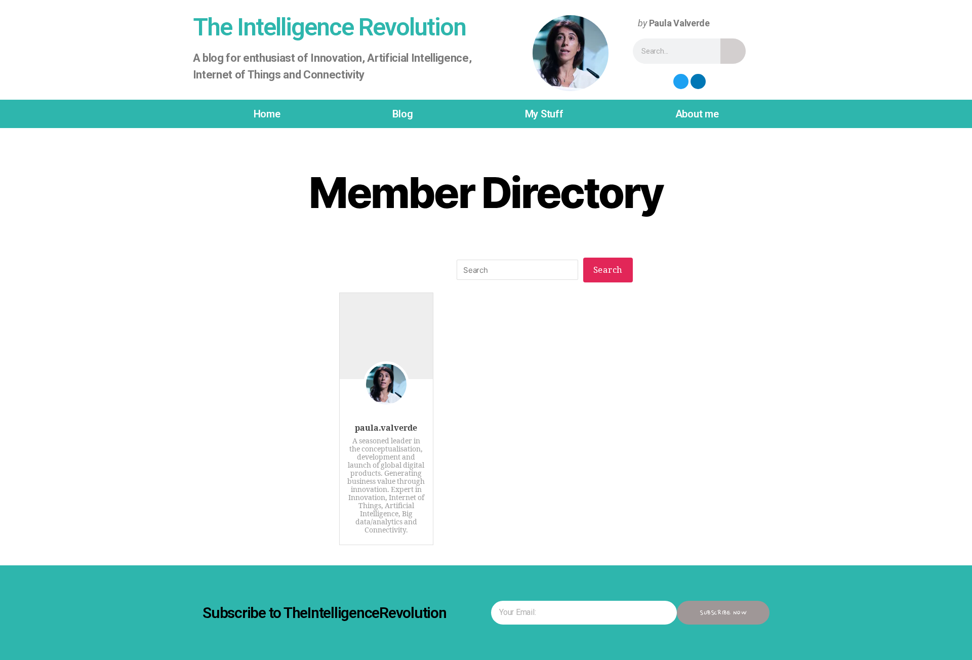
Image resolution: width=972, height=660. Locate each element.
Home (267, 114)
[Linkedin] (698, 81)
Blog (402, 114)
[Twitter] (680, 81)
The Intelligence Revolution (329, 27)
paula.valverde (386, 428)
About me (697, 114)
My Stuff (544, 114)
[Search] (733, 51)
